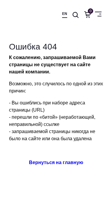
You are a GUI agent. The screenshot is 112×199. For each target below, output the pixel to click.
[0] (86, 14)
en (64, 14)
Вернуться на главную (56, 162)
